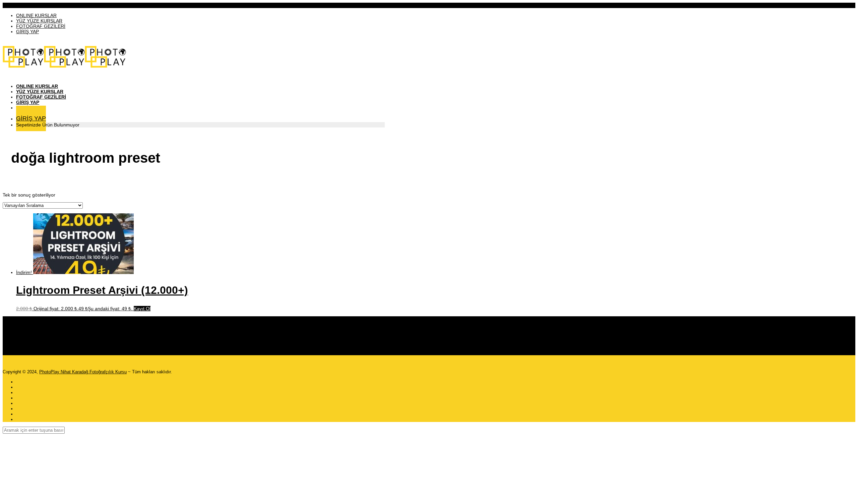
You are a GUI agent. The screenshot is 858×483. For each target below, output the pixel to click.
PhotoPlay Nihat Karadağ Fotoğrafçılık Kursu (83, 371)
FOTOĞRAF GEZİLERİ (40, 26)
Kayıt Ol (142, 308)
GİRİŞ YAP (27, 31)
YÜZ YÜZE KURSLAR (39, 20)
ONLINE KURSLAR (36, 15)
